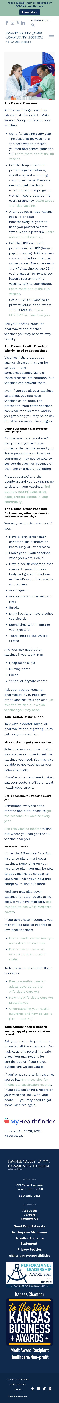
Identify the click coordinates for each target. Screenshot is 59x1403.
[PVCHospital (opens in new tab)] (44, 1389)
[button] (33, 25)
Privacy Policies (29, 1249)
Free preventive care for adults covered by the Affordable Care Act (27, 986)
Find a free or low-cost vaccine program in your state (27, 954)
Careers (29, 1214)
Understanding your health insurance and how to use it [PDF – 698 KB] (30, 1014)
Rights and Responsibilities (29, 1255)
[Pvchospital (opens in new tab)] (38, 1389)
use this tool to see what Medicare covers (27, 907)
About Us (29, 1210)
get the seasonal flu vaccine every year (27, 816)
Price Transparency (17, 1396)
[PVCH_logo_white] (29, 1164)
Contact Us (29, 1218)
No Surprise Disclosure (29, 1232)
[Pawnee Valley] (24, 36)
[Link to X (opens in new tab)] (17, 23)
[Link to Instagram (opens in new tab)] (11, 23)
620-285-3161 (29, 1196)
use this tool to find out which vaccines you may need (29, 705)
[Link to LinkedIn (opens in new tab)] (22, 23)
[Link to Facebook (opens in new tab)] (6, 23)
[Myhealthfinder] (29, 1123)
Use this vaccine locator (22, 829)
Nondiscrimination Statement (30, 1240)
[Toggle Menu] (51, 36)
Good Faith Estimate (29, 1226)
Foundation (40, 20)
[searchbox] (28, 25)
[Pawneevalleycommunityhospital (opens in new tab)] (33, 1389)
